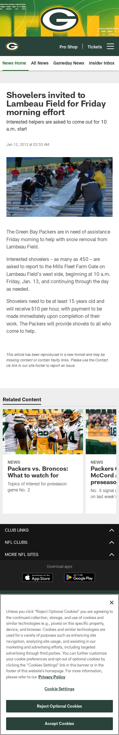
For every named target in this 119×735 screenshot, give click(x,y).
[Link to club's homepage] (12, 44)
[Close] (111, 602)
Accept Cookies (59, 723)
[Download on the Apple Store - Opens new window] (37, 578)
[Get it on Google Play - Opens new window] (79, 580)
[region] (59, 664)
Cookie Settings (59, 688)
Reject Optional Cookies (59, 706)
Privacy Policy (51, 676)
